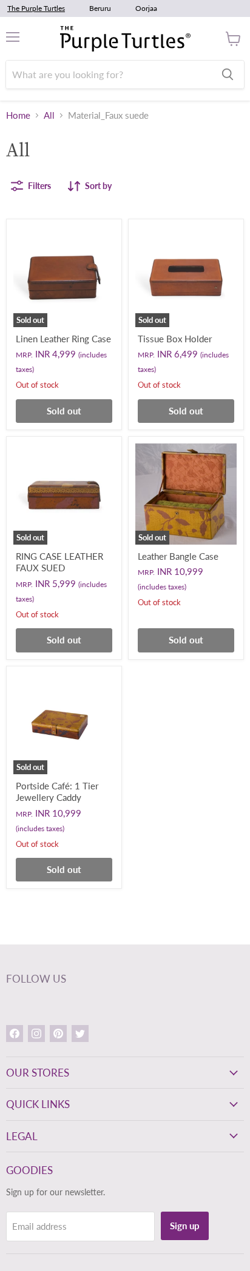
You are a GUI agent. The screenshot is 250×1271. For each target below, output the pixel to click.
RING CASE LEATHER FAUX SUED (59, 562)
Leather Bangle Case (178, 556)
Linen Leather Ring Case (63, 338)
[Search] (227, 74)
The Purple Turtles (36, 8)
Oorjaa (146, 8)
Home (18, 115)
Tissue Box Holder (175, 338)
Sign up (185, 1225)
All (49, 115)
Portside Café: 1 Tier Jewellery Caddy (57, 791)
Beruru (100, 8)
